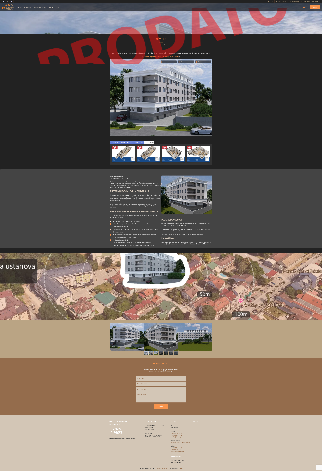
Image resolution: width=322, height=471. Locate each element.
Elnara (304, 7)
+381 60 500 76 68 (176, 433)
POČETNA (19, 7)
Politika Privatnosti (162, 468)
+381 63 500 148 (176, 450)
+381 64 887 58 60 (176, 448)
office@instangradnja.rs (177, 451)
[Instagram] (273, 1)
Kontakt (315, 7)
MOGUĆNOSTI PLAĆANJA (40, 7)
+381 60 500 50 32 (176, 435)
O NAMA (51, 7)
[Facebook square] (268, 1)
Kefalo (181, 468)
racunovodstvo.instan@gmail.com (180, 442)
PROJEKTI (27, 7)
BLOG (57, 7)
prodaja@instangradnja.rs (178, 437)
